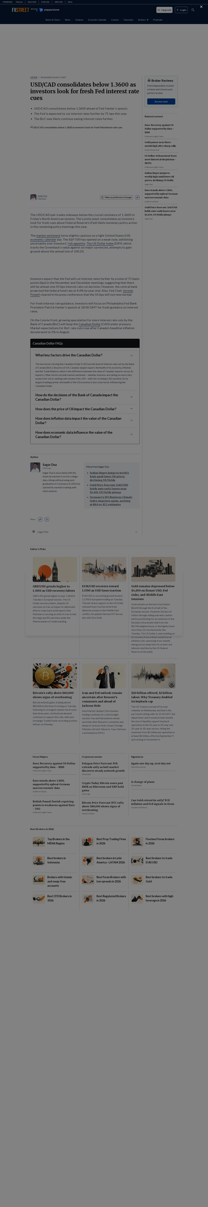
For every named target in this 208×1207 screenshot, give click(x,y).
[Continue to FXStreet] (201, 7)
